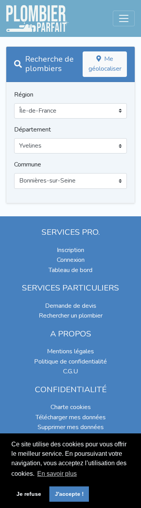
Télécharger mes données (71, 417)
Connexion (71, 260)
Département (32, 129)
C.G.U (70, 371)
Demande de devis (70, 306)
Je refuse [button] (28, 494)
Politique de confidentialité (70, 361)
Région (23, 94)
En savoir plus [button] (57, 473)
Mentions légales (70, 351)
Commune (27, 164)
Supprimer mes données (71, 427)
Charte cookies (71, 407)
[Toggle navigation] (124, 18)
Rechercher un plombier (71, 315)
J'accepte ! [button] (69, 494)
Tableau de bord (70, 270)
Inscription (70, 250)
